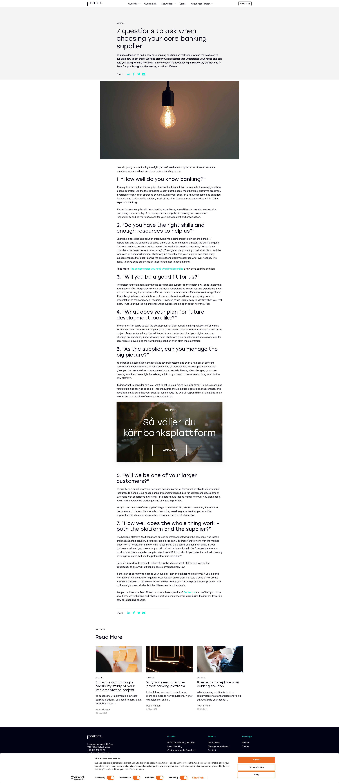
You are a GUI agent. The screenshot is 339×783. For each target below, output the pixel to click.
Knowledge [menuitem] (166, 4)
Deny (256, 774)
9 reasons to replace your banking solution (218, 684)
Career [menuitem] (183, 4)
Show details (198, 778)
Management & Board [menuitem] (218, 746)
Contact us (245, 4)
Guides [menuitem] (245, 746)
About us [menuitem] (212, 736)
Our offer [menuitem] (132, 4)
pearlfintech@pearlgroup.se (99, 753)
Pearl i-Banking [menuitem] (174, 746)
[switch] (136, 778)
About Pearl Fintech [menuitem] (200, 4)
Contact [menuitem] (212, 750)
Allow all (256, 760)
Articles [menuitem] (245, 742)
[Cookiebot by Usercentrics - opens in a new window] (77, 778)
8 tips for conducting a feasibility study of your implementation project (115, 686)
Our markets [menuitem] (150, 4)
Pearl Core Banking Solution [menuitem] (181, 742)
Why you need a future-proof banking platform (166, 684)
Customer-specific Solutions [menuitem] (181, 750)
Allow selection (256, 767)
